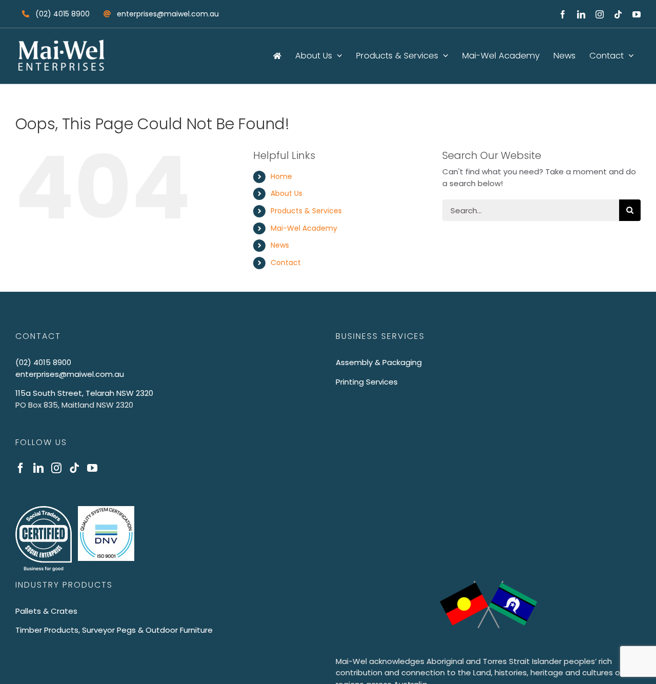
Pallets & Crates (46, 611)
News (280, 245)
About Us (286, 193)
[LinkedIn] (38, 468)
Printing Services (367, 381)
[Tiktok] (74, 468)
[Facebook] (20, 468)
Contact (286, 262)
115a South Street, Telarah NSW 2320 (84, 393)
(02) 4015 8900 (43, 362)
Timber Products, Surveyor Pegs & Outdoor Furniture (114, 630)
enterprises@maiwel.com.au (69, 374)
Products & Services (306, 211)
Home (281, 176)
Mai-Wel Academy (304, 228)
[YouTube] (92, 468)
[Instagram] (56, 468)
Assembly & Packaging (379, 362)
